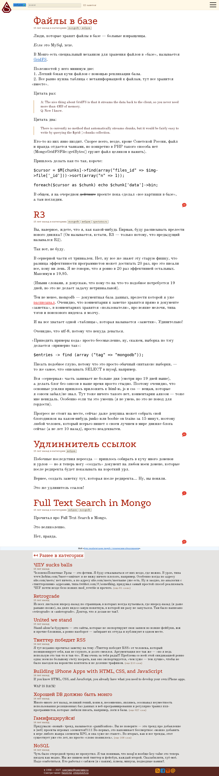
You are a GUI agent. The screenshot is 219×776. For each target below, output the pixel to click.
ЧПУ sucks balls (53, 565)
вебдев (86, 28)
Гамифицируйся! (54, 718)
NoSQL (41, 746)
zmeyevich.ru (80, 772)
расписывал (44, 303)
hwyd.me (67, 772)
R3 (39, 214)
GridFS (40, 60)
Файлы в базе (66, 21)
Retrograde (46, 596)
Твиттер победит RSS (60, 640)
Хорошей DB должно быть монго (73, 694)
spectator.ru (100, 221)
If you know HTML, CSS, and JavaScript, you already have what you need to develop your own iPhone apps (109, 679)
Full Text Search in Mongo (92, 502)
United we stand (53, 620)
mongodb (73, 28)
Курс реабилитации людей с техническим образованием (111, 548)
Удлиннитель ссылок (85, 444)
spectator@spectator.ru (75, 769)
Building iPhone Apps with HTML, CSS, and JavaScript (98, 671)
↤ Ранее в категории (58, 555)
